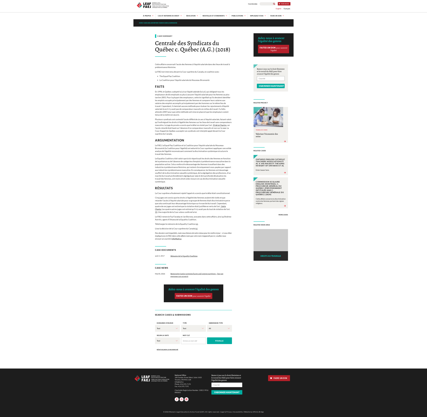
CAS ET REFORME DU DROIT (168, 16)
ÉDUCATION (191, 16)
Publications (237, 16)
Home (141, 23)
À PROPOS (147, 16)
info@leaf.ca (179, 382)
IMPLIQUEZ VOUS (256, 16)
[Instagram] (182, 399)
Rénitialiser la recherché (167, 349)
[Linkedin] (186, 399)
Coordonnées (252, 4)
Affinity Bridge (258, 412)
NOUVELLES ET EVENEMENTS (214, 16)
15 (156, 212)
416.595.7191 (183, 386)
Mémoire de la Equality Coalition (183, 256)
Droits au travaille (271, 256)
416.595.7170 (185, 384)
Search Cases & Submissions (168, 23)
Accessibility (238, 412)
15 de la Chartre (219, 125)
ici (197, 224)
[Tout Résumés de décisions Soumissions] (193, 328)
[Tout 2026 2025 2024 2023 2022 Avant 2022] (167, 340)
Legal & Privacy (226, 412)
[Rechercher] (274, 3)
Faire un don (276, 16)
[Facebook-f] (177, 399)
